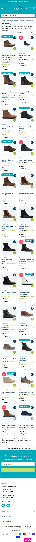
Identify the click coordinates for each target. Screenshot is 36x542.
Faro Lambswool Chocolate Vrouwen (9, 93)
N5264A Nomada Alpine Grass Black (25, 359)
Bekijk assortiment (2, 8)
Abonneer (18, 470)
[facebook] (8, 505)
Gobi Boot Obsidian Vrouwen (6, 260)
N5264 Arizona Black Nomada (25, 93)
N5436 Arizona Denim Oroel (27, 392)
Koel (2, 90)
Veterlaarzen (30, 20)
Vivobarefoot (22, 191)
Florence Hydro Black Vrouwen (25, 127)
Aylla (20, 257)
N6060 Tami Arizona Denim (9, 359)
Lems (2, 53)
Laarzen (22, 20)
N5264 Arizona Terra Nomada (7, 194)
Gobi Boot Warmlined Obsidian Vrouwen (9, 326)
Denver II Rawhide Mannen (8, 425)
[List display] (34, 32)
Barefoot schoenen (12, 20)
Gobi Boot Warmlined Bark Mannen (8, 227)
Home (3, 20)
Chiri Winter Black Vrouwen (26, 259)
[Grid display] (31, 32)
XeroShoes (22, 53)
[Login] (26, 8)
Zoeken (32, 15)
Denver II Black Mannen (25, 160)
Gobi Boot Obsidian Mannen (24, 227)
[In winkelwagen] (14, 48)
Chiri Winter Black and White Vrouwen (25, 293)
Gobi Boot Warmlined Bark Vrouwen (26, 194)
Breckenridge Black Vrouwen (24, 56)
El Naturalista (22, 90)
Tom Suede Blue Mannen (26, 425)
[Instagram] (3, 505)
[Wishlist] (30, 8)
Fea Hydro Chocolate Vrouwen (7, 161)
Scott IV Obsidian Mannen (8, 292)
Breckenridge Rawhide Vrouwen (7, 127)
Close (18, 511)
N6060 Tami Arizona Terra (26, 326)
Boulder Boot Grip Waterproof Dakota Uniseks (8, 56)
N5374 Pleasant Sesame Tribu (8, 393)
